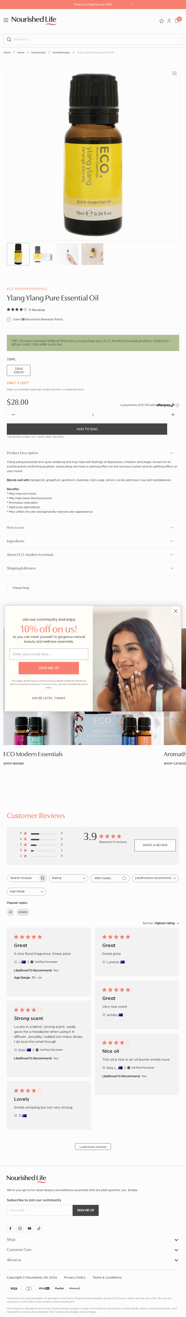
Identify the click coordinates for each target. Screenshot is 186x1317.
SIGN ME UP (49, 667)
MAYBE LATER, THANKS (49, 698)
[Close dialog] (176, 611)
